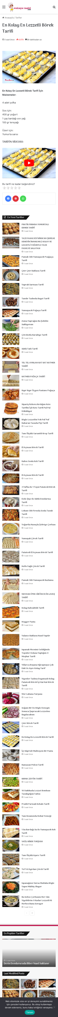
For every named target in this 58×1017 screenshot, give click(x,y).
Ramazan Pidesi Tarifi (32, 765)
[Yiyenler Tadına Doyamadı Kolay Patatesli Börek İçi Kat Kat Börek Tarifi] (10, 683)
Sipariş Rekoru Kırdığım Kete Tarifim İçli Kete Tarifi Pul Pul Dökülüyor (36, 408)
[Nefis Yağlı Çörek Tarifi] (10, 570)
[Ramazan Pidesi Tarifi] (10, 769)
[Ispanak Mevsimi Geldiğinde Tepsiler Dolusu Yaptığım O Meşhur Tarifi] (10, 654)
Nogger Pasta (28, 622)
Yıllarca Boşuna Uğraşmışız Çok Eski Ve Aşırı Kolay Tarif (38, 666)
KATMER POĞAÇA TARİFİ (33, 376)
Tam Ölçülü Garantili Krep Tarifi (37, 433)
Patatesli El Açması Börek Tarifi (37, 552)
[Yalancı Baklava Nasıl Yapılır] (10, 640)
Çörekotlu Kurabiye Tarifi (34, 335)
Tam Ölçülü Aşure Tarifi (33, 855)
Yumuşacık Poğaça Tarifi (34, 310)
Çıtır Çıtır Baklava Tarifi (33, 271)
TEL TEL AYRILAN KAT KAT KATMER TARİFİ (38, 364)
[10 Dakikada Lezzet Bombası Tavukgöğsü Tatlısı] (10, 794)
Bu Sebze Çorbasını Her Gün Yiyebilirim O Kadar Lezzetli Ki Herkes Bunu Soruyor (37, 900)
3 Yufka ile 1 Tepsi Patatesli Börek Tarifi (38, 488)
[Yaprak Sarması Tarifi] (10, 289)
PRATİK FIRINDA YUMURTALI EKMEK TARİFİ (35, 226)
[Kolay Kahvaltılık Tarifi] (10, 612)
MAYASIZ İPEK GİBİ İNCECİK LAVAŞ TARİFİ (38, 595)
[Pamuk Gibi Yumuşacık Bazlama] (10, 584)
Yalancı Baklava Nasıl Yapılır (36, 636)
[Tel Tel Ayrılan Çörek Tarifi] (10, 873)
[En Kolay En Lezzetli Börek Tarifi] (10, 741)
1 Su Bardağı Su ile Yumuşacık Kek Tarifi (39, 831)
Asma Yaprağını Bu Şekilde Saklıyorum (35, 322)
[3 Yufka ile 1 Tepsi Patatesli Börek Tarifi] (10, 490)
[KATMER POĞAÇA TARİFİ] (10, 381)
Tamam (29, 1012)
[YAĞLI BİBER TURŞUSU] (10, 845)
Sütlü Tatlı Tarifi (30, 349)
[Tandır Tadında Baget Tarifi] (10, 302)
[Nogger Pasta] (10, 626)
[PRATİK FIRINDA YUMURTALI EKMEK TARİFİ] (10, 228)
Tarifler (18, 17)
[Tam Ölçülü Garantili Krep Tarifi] (10, 438)
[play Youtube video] (29, 163)
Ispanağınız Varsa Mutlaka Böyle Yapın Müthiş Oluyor (38, 884)
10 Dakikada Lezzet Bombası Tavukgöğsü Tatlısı (36, 792)
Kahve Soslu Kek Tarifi (33, 461)
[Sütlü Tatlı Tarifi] (10, 353)
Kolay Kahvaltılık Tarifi (33, 608)
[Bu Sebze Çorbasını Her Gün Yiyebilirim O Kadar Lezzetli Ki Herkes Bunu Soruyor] (10, 901)
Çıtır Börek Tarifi (30, 723)
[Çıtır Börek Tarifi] (10, 727)
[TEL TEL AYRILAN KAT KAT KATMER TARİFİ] (10, 367)
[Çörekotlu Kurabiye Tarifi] (10, 339)
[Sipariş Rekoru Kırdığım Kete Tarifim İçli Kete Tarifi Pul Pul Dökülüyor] (10, 408)
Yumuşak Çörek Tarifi (32, 538)
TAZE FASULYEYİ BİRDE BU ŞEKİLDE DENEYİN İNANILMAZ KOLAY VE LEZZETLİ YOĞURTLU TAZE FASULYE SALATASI (38, 243)
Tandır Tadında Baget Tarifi (35, 298)
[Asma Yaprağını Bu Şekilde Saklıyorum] (10, 325)
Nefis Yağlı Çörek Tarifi (33, 566)
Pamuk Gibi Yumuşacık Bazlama (37, 580)
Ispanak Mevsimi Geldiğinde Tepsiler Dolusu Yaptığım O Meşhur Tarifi (36, 653)
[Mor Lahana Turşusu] (10, 698)
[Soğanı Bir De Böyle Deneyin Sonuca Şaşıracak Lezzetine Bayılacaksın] (10, 712)
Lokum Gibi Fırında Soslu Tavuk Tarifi (37, 512)
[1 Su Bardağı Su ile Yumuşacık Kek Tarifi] (10, 833)
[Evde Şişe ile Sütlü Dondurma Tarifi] (10, 502)
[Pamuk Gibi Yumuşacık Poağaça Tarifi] (10, 261)
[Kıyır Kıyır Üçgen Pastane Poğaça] (10, 394)
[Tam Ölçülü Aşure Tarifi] (10, 859)
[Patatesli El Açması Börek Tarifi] (10, 556)
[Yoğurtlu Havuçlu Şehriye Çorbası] (10, 529)
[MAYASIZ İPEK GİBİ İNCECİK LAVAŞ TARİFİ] (10, 598)
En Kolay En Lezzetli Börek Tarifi (38, 737)
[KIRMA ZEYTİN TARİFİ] (10, 782)
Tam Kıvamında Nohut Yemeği (36, 816)
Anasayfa (9, 17)
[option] (29, 953)
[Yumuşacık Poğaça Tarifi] (10, 313)
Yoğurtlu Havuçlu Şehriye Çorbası (39, 525)
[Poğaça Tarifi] (20, 7)
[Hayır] (54, 1007)
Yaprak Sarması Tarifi (33, 285)
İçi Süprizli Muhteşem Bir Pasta (37, 751)
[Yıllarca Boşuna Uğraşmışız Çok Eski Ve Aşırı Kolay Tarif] (10, 669)
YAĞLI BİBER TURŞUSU (32, 841)
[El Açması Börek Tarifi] (10, 451)
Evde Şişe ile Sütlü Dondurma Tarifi (36, 500)
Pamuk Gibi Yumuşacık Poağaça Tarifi (37, 258)
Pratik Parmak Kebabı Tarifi (35, 804)
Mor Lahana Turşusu (32, 694)
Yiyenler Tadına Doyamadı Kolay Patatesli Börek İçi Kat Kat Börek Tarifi (38, 682)
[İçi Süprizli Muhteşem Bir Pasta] (10, 755)
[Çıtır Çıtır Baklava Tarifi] (10, 275)
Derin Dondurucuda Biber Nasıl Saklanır (26, 964)
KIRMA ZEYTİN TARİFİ (32, 779)
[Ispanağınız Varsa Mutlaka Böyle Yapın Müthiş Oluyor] (10, 887)
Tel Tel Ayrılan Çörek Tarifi (35, 869)
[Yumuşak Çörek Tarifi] (10, 543)
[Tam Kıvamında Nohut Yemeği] (10, 820)
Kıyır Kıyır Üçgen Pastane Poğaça (38, 390)
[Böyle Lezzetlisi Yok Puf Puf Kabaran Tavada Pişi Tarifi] (10, 424)
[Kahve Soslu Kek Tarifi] (10, 465)
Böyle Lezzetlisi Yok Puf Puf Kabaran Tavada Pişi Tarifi (35, 421)
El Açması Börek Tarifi (33, 447)
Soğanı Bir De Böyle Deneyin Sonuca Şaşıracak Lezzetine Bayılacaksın (36, 711)
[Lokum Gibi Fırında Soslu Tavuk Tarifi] (10, 515)
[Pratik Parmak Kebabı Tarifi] (10, 807)
